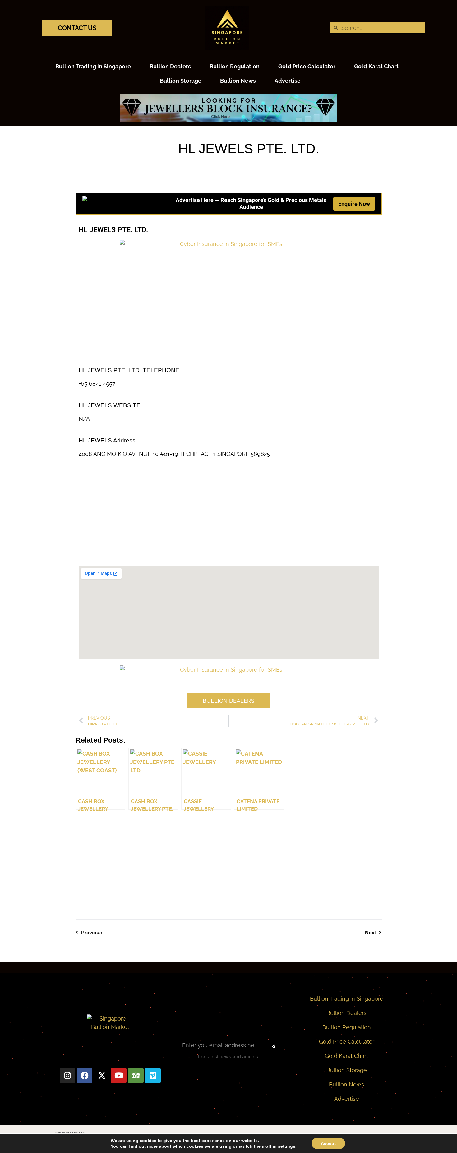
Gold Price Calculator (306, 66)
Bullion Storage (180, 80)
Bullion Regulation (235, 66)
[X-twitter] (101, 1075)
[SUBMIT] (268, 1046)
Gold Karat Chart (376, 66)
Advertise (288, 80)
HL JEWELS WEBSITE (110, 405)
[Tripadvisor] (136, 1075)
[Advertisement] (229, 317)
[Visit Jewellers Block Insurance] (228, 119)
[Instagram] (67, 1075)
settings (286, 1146)
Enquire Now (354, 204)
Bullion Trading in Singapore (93, 66)
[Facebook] (84, 1075)
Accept (328, 1143)
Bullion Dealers (170, 66)
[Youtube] (119, 1075)
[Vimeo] (153, 1075)
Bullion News (238, 80)
